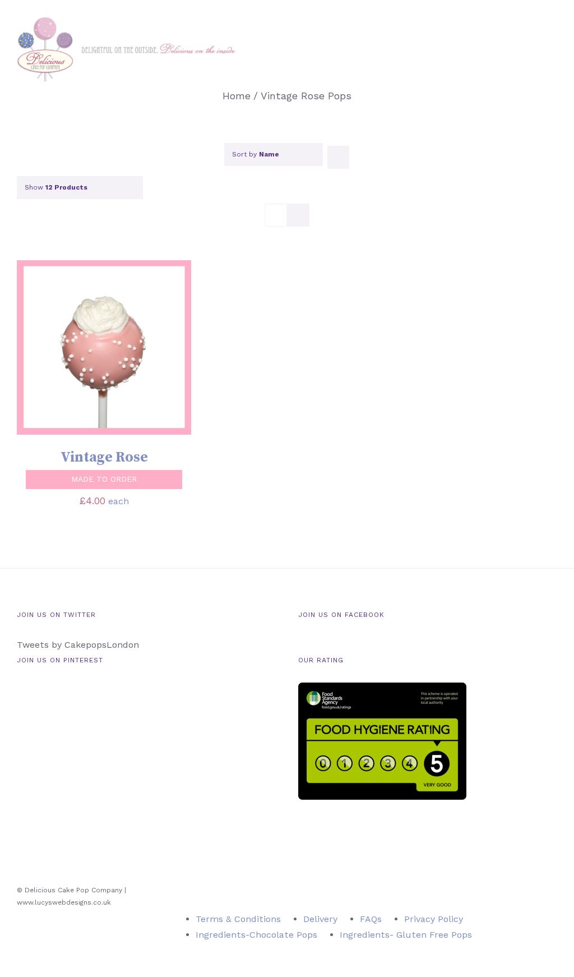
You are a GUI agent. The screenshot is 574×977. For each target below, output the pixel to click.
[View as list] (298, 215)
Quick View (151, 349)
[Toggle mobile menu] (552, 45)
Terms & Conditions (238, 919)
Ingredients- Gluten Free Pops (406, 934)
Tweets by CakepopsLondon (78, 644)
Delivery (320, 919)
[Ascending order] (338, 157)
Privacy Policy (433, 919)
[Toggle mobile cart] (532, 45)
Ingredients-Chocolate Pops (256, 934)
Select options (70, 349)
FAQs (371, 919)
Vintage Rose (104, 457)
